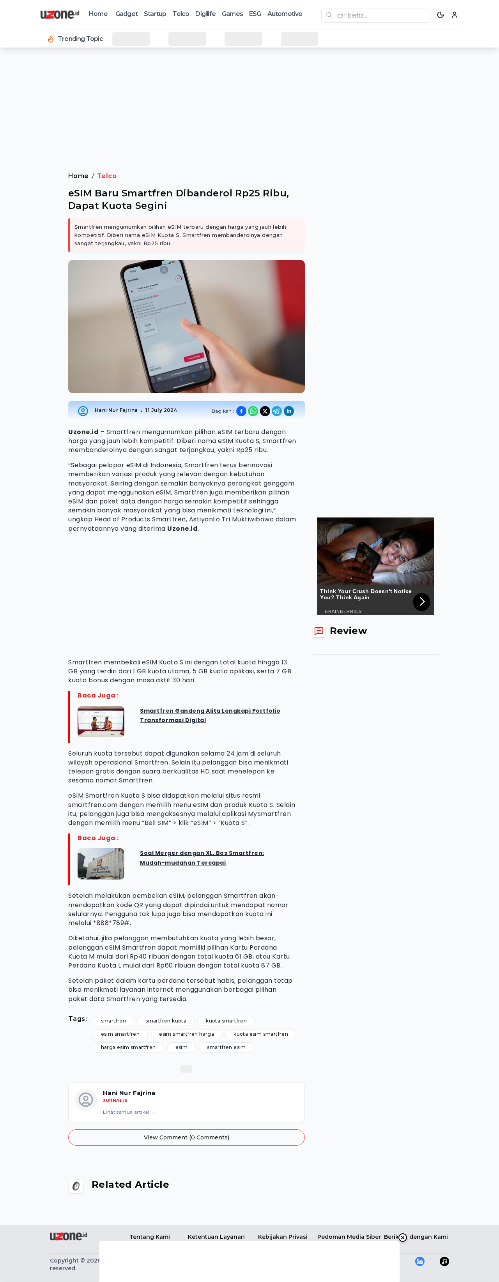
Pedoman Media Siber (349, 1236)
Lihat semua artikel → (129, 1112)
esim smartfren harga (186, 1034)
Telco (180, 14)
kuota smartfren (226, 1021)
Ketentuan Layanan (216, 1236)
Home (98, 14)
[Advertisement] (37, 179)
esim (181, 1047)
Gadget (126, 14)
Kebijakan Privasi (283, 1236)
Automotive (285, 14)
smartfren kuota (165, 1021)
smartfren (113, 1021)
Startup (155, 14)
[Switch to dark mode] (440, 15)
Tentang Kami (149, 1236)
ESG (255, 14)
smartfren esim (226, 1047)
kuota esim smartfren (261, 1034)
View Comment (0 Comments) (186, 1137)
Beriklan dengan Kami (416, 1236)
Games (232, 14)
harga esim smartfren (128, 1047)
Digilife (205, 14)
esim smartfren (120, 1034)
